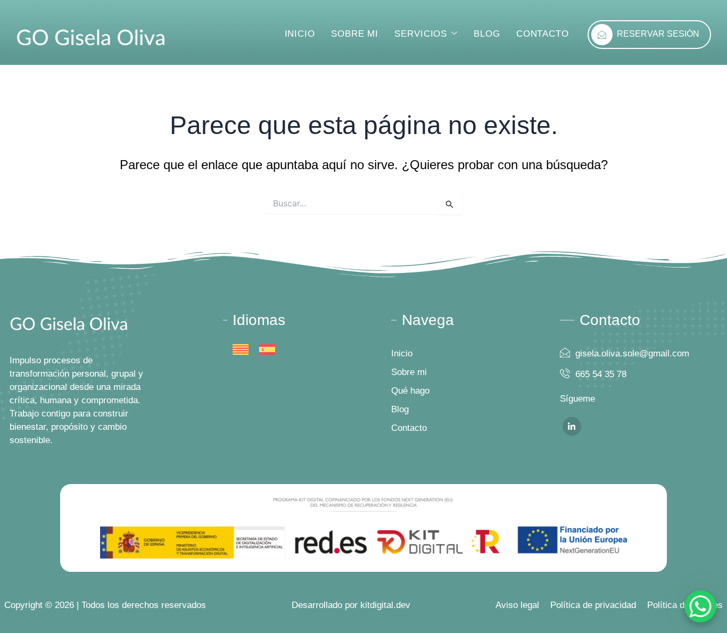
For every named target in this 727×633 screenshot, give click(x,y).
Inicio (300, 34)
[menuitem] (240, 350)
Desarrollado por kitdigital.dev (351, 605)
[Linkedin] (572, 426)
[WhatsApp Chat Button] (700, 606)
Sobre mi (354, 34)
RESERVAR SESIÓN (658, 33)
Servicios (420, 34)
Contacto (542, 34)
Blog (487, 34)
